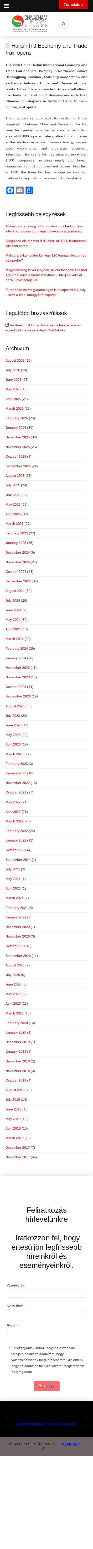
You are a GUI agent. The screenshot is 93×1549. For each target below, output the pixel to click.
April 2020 (13, 1003)
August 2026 (15, 360)
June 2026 (13, 379)
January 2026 (15, 427)
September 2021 (18, 860)
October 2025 (15, 456)
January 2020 (15, 1032)
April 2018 (13, 1128)
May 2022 (13, 802)
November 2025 (17, 447)
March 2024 (14, 639)
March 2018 (14, 1138)
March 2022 (14, 821)
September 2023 (18, 696)
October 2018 (15, 1080)
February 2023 (16, 764)
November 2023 (17, 677)
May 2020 (13, 994)
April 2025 (13, 514)
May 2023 (13, 735)
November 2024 (17, 562)
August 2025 (15, 475)
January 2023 (15, 773)
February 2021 (16, 908)
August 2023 (15, 706)
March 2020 (14, 1013)
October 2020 (15, 946)
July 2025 (12, 485)
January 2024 (15, 658)
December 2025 (17, 437)
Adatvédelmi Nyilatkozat (46, 1424)
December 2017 (17, 1147)
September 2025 (18, 466)
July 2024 (12, 600)
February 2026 (16, 418)
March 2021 (14, 898)
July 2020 (12, 975)
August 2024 (15, 591)
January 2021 (15, 917)
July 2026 (12, 370)
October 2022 (15, 792)
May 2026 (13, 389)
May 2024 (13, 620)
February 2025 (16, 533)
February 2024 (16, 648)
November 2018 (17, 1071)
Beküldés (47, 1386)
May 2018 (13, 1119)
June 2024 (13, 610)
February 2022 (16, 831)
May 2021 (13, 879)
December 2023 (17, 668)
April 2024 (13, 629)
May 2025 (13, 504)
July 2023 (12, 716)
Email (11, 1326)
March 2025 (14, 523)
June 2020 (13, 984)
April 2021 (13, 888)
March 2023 (14, 754)
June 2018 (13, 1109)
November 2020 (17, 936)
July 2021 (12, 869)
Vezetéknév (15, 1285)
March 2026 (14, 408)
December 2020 (17, 927)
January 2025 (15, 543)
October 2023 (15, 687)
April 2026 (13, 399)
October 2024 (15, 572)
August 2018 (15, 1090)
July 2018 (12, 1099)
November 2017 (17, 1157)
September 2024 (18, 581)
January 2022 (15, 840)
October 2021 (15, 850)
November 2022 (17, 783)
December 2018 (17, 1061)
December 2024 (17, 552)
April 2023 (13, 744)
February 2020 (16, 1023)
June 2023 (13, 725)
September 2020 (18, 956)
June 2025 (13, 495)
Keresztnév (15, 1305)
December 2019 (17, 1042)
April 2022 (13, 812)
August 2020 (15, 965)
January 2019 (15, 1051)
